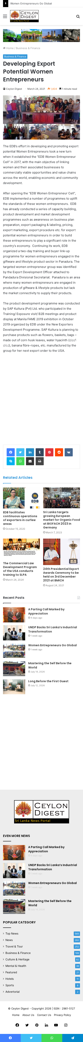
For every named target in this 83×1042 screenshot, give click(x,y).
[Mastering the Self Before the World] (14, 668)
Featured (11, 972)
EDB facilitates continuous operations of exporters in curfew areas (20, 518)
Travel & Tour (14, 946)
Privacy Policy (62, 1015)
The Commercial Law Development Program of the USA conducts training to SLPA (20, 569)
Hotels (9, 978)
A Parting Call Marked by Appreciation (46, 611)
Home (9, 48)
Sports (9, 985)
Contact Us (44, 1015)
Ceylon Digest (14, 88)
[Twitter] (20, 452)
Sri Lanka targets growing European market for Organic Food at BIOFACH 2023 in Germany (61, 519)
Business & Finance (28, 48)
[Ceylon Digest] (24, 16)
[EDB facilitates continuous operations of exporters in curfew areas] (21, 498)
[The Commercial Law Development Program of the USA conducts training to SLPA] (21, 549)
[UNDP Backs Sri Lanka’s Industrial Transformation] (14, 632)
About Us (28, 1015)
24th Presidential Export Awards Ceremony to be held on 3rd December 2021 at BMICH (61, 574)
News (9, 940)
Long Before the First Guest (48, 681)
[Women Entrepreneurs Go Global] (14, 650)
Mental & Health (15, 965)
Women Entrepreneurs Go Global (52, 645)
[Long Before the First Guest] (14, 686)
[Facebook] (11, 452)
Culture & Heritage (17, 959)
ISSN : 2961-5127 (64, 1008)
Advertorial (12, 991)
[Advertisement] (41, 400)
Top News (11, 933)
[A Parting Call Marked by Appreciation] (14, 614)
